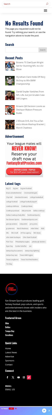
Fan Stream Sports (12, 219)
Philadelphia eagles (22, 242)
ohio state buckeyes (13, 237)
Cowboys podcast (12, 211)
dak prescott (26, 211)
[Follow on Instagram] (24, 377)
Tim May (9, 264)
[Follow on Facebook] (7, 377)
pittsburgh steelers (38, 242)
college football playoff (28, 202)
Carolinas (9, 335)
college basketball (36, 197)
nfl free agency (26, 233)
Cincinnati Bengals (30, 193)
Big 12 (8, 188)
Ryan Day (9, 246)
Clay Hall (9, 197)
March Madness (22, 228)
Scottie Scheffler (21, 246)
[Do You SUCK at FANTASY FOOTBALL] (24, 176)
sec (30, 246)
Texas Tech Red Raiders (29, 259)
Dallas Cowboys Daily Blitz (15, 215)
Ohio (7, 323)
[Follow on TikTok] (29, 377)
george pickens (11, 224)
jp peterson (10, 228)
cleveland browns (21, 197)
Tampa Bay (9, 331)
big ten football (26, 188)
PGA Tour (9, 242)
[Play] (44, 410)
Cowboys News (26, 206)
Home (8, 348)
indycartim (23, 224)
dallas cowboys (38, 211)
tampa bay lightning (32, 251)
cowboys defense (12, 206)
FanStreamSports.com (29, 219)
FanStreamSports (34, 215)
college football (11, 202)
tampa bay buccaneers (14, 251)
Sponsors (9, 360)
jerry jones (33, 224)
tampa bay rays (11, 255)
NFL (7, 233)
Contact (8, 364)
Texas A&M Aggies (26, 255)
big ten (15, 188)
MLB (42, 228)
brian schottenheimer (14, 193)
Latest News (11, 352)
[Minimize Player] (49, 410)
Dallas (7, 327)
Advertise (9, 356)
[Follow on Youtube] (18, 377)
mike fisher (35, 228)
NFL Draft (14, 233)
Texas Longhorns (12, 259)
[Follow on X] (13, 377)
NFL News (37, 233)
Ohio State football (29, 237)
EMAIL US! (10, 389)
